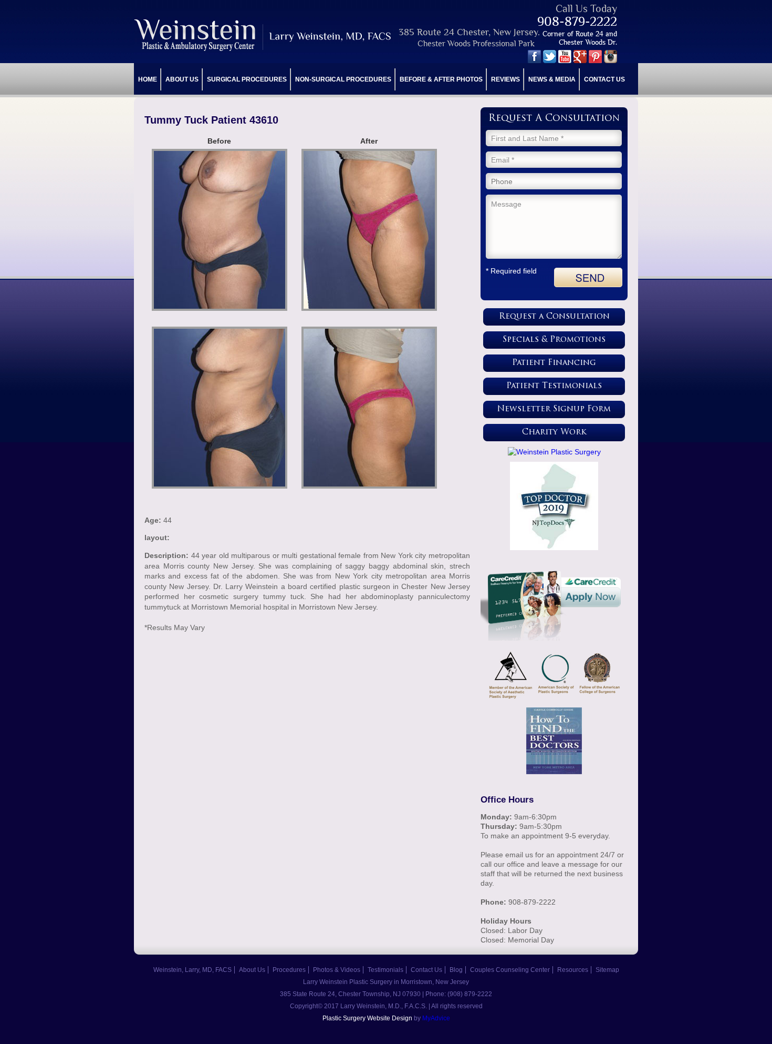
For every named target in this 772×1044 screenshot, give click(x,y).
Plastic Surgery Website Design (367, 1018)
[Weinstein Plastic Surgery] (554, 452)
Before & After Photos (441, 79)
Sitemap (607, 970)
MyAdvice (436, 1018)
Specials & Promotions (554, 340)
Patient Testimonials (554, 386)
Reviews (505, 79)
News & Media (552, 79)
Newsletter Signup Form (554, 409)
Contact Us (604, 79)
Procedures (289, 970)
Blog (456, 970)
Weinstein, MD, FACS (263, 35)
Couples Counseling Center (510, 970)
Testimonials (385, 970)
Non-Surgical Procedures (343, 79)
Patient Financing (554, 363)
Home (147, 79)
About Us (182, 79)
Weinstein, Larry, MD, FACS (192, 970)
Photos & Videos (336, 970)
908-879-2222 (577, 21)
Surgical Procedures (247, 79)
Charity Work (554, 433)
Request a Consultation (554, 317)
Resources (572, 970)
